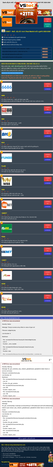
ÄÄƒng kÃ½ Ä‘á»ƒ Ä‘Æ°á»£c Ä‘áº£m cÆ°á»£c (12, 73)
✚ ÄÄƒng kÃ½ (48, 20)
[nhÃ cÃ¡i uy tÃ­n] (26, 359)
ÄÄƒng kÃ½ (45, 48)
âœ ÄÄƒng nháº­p (47, 25)
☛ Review (47, 89)
